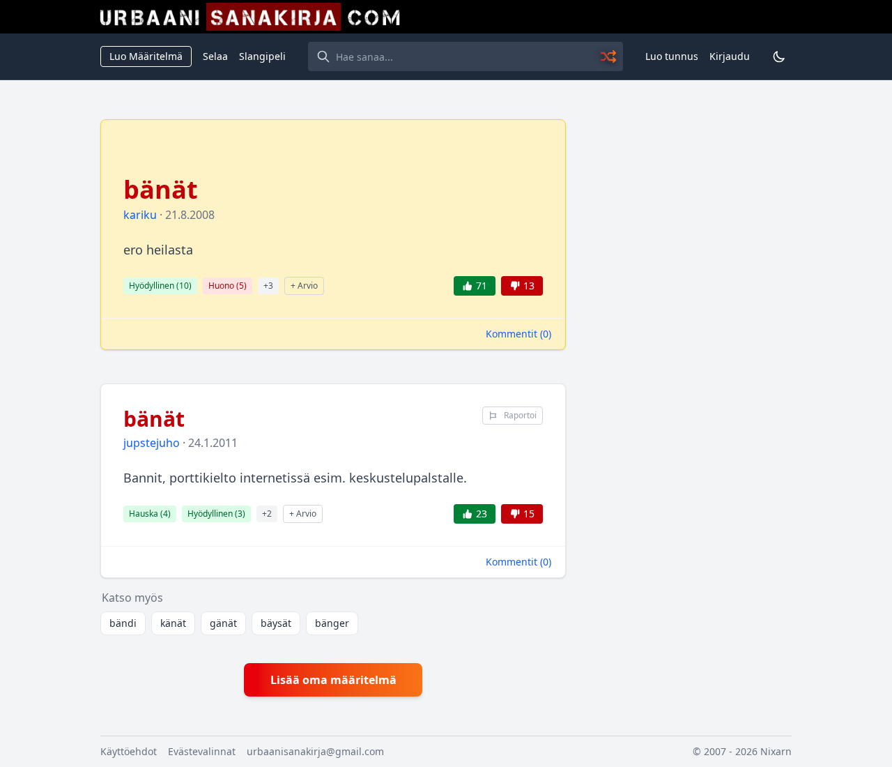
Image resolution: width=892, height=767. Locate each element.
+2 (267, 513)
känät (173, 623)
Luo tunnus (671, 56)
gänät (223, 623)
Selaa (215, 56)
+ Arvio (304, 285)
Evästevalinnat (202, 751)
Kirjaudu (729, 56)
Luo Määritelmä (146, 56)
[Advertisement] (687, 328)
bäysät (276, 623)
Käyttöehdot (128, 751)
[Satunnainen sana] (609, 56)
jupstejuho (151, 442)
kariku (140, 214)
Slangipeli (262, 56)
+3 (268, 285)
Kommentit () (518, 333)
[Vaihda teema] (779, 56)
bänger (332, 623)
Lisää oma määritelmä (333, 680)
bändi (123, 623)
